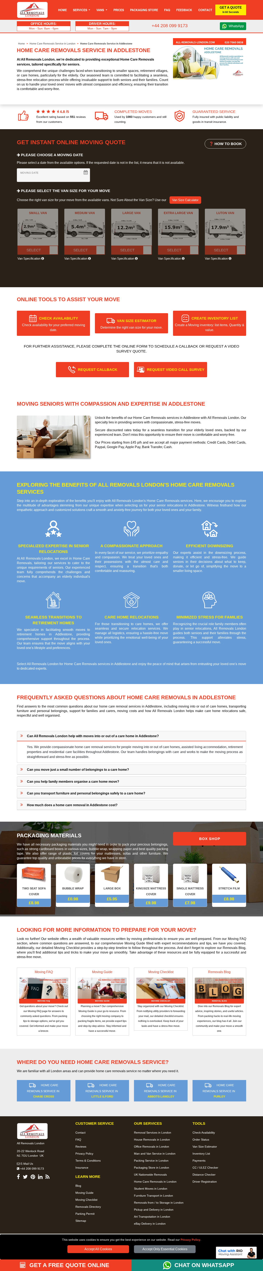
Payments (199, 1160)
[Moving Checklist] (160, 990)
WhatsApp (236, 26)
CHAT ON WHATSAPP (204, 1265)
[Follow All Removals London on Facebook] (18, 1177)
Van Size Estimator (205, 1146)
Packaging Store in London (151, 1167)
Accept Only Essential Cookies (164, 1249)
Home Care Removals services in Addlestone (97, 664)
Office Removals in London (151, 1146)
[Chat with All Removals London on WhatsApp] (168, 1265)
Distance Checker (204, 1174)
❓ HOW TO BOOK (225, 144)
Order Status (201, 1139)
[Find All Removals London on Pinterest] (33, 1177)
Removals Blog (219, 972)
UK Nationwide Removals (150, 1174)
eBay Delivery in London (150, 1223)
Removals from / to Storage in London (158, 1202)
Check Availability (204, 1132)
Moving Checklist (160, 972)
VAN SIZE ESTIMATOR (131, 324)
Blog (78, 1185)
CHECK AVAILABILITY (53, 324)
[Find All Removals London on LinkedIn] (40, 1177)
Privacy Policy (190, 1239)
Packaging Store (144, 10)
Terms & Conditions (88, 1160)
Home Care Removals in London (155, 1181)
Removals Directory (88, 1206)
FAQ (78, 1139)
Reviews (80, 1146)
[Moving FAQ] (43, 990)
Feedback (184, 10)
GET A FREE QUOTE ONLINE (68, 1265)
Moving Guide (102, 972)
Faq (167, 10)
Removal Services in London (152, 1132)
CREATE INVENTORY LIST (209, 324)
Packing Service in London (151, 1160)
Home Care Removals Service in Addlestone (106, 43)
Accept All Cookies (98, 1249)
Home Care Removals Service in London (52, 43)
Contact (205, 10)
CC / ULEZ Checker (205, 1167)
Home (62, 10)
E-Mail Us (26, 1163)
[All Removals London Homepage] (32, 10)
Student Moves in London (150, 1188)
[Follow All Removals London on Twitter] (25, 1177)
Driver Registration (205, 1181)
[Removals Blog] (219, 990)
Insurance (81, 1167)
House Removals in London (152, 1139)
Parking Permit (85, 1213)
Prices (118, 10)
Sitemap (80, 1220)
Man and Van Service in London (154, 1153)
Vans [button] (100, 10)
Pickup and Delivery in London (153, 1209)
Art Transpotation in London (152, 1216)
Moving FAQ (44, 972)
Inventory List (201, 1153)
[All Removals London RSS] (47, 1177)
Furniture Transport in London (153, 1195)
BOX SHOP (209, 839)
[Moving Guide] (102, 990)
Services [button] (80, 10)
